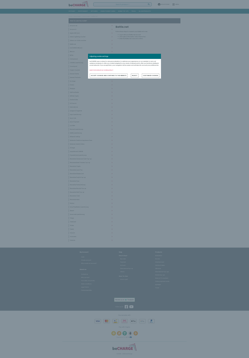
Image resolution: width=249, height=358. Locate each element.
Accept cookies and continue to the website (108, 75)
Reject (134, 75)
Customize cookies (150, 75)
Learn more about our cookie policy (100, 70)
